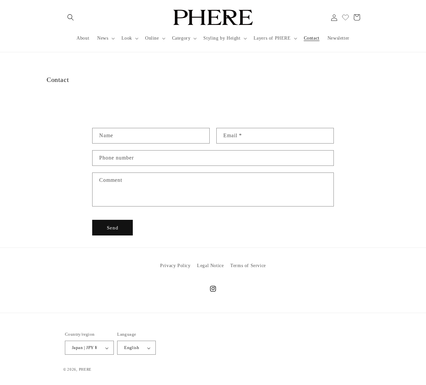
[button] (70, 17)
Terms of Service (248, 265)
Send (112, 227)
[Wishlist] (345, 17)
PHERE (85, 370)
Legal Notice (210, 265)
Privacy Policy (175, 265)
